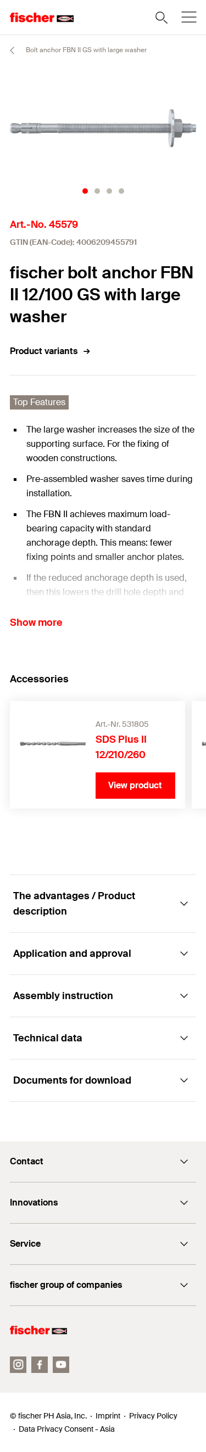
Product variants (43, 351)
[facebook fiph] (39, 1364)
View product (135, 785)
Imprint (108, 1416)
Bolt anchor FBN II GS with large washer (85, 50)
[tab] (85, 191)
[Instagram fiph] (18, 1364)
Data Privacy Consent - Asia (67, 1429)
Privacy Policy (153, 1416)
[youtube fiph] (61, 1364)
